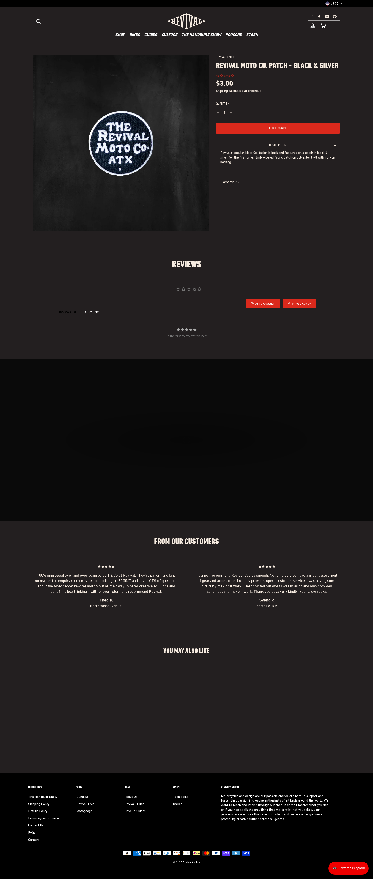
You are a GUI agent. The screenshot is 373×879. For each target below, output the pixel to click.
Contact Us (36, 825)
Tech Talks (180, 797)
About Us (131, 797)
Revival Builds (134, 804)
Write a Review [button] (301, 303)
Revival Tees (85, 804)
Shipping (222, 91)
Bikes (134, 35)
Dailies (177, 804)
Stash (252, 35)
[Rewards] (348, 868)
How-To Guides (135, 811)
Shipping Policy (38, 804)
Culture (169, 35)
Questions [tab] (92, 312)
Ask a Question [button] (265, 303)
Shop (120, 35)
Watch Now (189, 463)
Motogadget (85, 811)
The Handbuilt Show (201, 35)
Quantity (222, 103)
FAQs (31, 833)
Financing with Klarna (43, 818)
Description (277, 145)
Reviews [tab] (65, 312)
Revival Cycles (226, 57)
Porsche (233, 35)
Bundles (82, 797)
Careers (33, 840)
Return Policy (37, 811)
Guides (150, 35)
